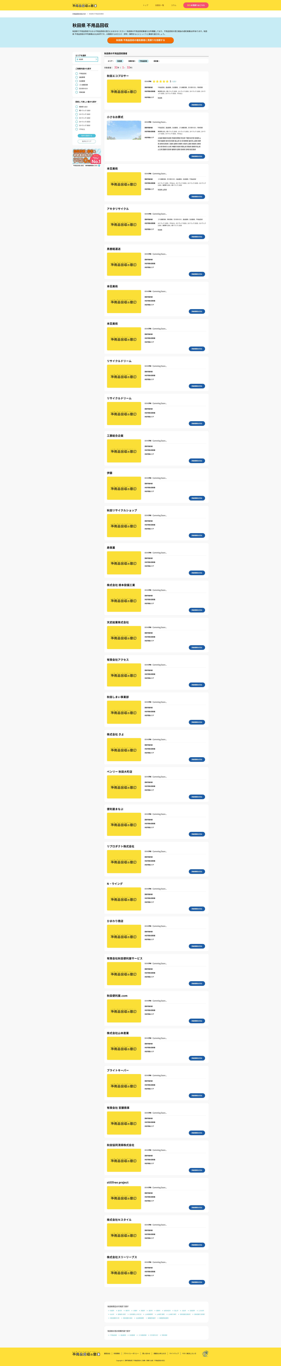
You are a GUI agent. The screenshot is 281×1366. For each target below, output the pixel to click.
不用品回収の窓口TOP (79, 13)
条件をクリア (86, 141)
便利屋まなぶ (115, 809)
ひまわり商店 (115, 921)
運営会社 (107, 1353)
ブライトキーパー (118, 1070)
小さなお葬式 (115, 117)
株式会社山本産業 (118, 1033)
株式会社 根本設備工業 (121, 585)
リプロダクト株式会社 (120, 846)
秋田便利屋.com (117, 995)
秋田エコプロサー (118, 76)
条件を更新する (86, 135)
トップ (145, 5)
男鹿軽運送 (114, 249)
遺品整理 (82, 77)
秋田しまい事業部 (118, 697)
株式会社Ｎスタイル (119, 1219)
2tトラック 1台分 (84, 118)
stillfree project (118, 1182)
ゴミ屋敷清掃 (83, 85)
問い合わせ (146, 1353)
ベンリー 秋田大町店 (119, 771)
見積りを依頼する (140, 40)
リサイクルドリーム (119, 361)
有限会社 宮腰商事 (118, 1107)
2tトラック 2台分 (84, 121)
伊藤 (109, 473)
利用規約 (117, 1353)
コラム (173, 5)
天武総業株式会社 (118, 622)
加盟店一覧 (159, 5)
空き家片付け (83, 88)
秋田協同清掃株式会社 (120, 1145)
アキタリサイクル (118, 208)
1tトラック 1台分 (84, 114)
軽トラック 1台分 (84, 110)
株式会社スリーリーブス (122, 1257)
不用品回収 (82, 73)
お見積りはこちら (196, 5)
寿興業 (111, 547)
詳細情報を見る (197, 105)
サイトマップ (174, 1353)
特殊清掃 (82, 92)
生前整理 (82, 81)
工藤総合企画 (115, 435)
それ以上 (82, 129)
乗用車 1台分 (83, 106)
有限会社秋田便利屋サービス (124, 958)
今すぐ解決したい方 (189, 1353)
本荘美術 (112, 168)
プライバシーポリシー (131, 1353)
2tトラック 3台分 (84, 125)
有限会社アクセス (118, 659)
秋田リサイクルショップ (122, 510)
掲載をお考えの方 (160, 1353)
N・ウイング (115, 883)
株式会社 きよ (115, 734)
